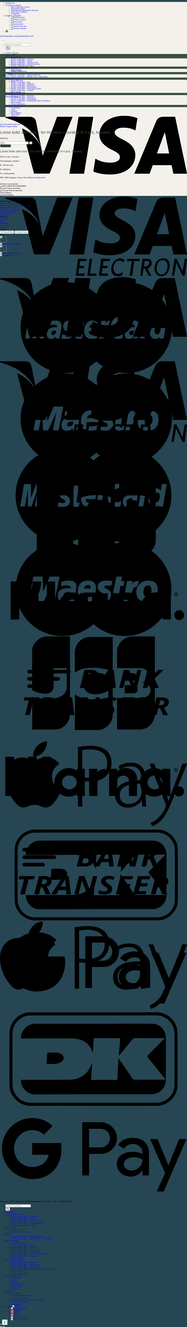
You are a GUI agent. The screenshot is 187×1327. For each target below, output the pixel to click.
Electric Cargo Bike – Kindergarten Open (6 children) (30, 101)
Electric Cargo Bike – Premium (22, 59)
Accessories (15, 108)
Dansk (20, 24)
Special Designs (12, 1240)
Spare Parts (15, 114)
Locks (13, 109)
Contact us (10, 3)
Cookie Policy (22, 232)
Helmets (14, 111)
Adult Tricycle (11, 68)
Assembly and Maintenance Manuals (24, 10)
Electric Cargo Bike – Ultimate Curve (24, 62)
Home (2, 126)
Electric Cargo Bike (13, 1214)
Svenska (23, 26)
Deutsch (22, 20)
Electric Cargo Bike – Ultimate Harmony (25, 64)
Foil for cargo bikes (18, 104)
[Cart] (8, 75)
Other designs (16, 92)
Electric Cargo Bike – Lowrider (22, 90)
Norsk (20, 22)
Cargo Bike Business (14, 94)
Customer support (13, 5)
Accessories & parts (14, 106)
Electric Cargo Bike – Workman (22, 84)
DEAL (7, 73)
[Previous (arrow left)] (1, 1326)
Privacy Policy (8, 232)
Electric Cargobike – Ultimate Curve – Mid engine (29, 77)
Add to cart (5, 146)
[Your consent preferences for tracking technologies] (4, 1322)
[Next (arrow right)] (4, 1326)
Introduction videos (18, 9)
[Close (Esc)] (1, 1324)
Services (14, 116)
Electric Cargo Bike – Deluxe (21, 61)
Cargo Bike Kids (17, 80)
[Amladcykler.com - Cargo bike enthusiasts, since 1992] (17, 36)
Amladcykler (40, 177)
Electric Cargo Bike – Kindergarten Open (26, 89)
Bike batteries (16, 113)
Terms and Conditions (19, 12)
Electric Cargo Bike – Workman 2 (23, 85)
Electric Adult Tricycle (19, 71)
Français (23, 28)
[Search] (7, 48)
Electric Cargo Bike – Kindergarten (24, 87)
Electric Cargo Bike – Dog (20, 82)
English (8, 16)
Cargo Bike (10, 55)
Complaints (15, 14)
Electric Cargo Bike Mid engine (22, 66)
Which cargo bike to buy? (20, 7)
